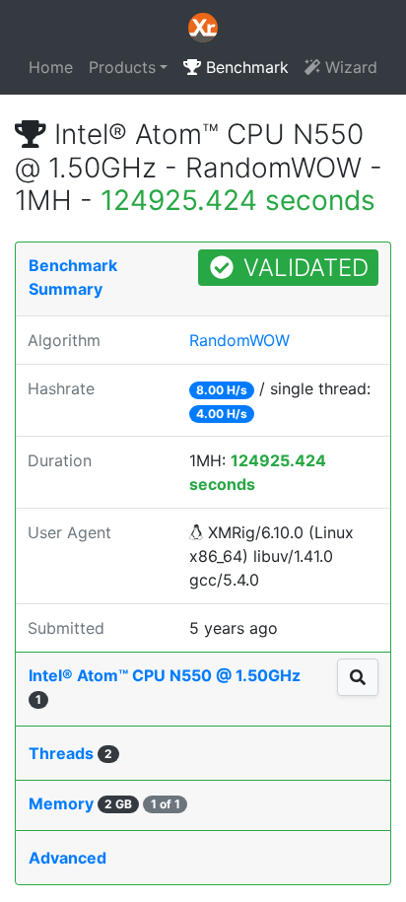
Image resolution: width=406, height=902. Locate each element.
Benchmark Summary (73, 277)
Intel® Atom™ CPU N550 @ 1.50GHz (165, 686)
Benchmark (245, 67)
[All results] (357, 677)
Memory (104, 803)
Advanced (67, 857)
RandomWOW (239, 340)
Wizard (348, 67)
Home (51, 67)
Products (122, 67)
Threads (70, 753)
